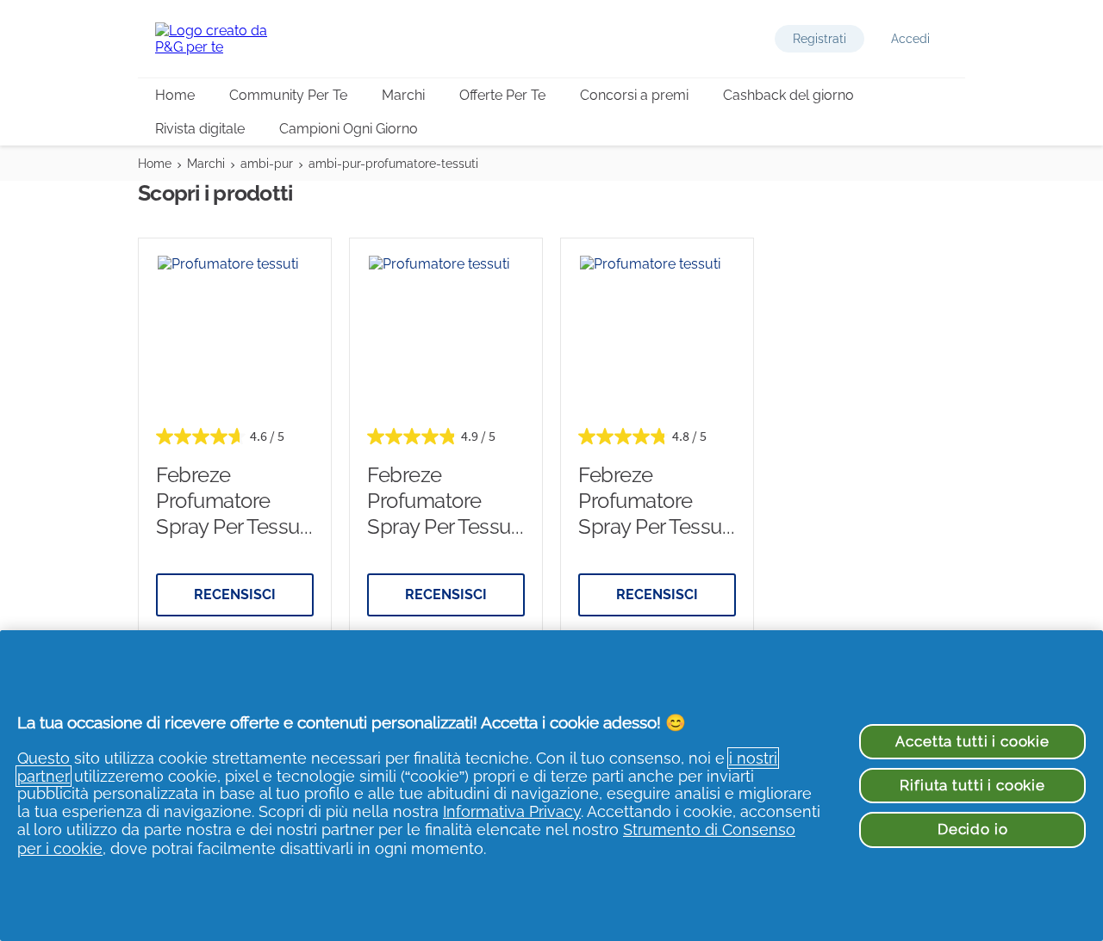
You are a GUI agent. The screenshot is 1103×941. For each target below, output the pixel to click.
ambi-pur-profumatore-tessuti (393, 163)
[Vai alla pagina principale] (224, 38)
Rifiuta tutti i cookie (972, 785)
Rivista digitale (200, 129)
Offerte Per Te (502, 95)
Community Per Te (288, 95)
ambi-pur (266, 163)
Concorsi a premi (634, 95)
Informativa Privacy (512, 811)
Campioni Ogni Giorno (348, 129)
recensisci (235, 594)
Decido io (973, 829)
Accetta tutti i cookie (972, 741)
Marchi (403, 95)
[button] (819, 39)
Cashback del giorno (788, 95)
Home (175, 95)
